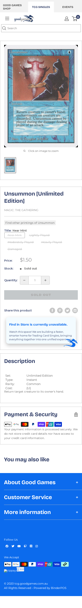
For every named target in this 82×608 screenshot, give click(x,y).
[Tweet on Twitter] (67, 310)
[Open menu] (7, 18)
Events (67, 7)
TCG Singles (41, 7)
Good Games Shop (12, 7)
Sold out (41, 295)
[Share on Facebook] (52, 310)
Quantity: (11, 280)
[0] (74, 18)
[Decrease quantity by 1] (24, 280)
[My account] (67, 18)
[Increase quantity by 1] (45, 280)
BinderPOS (58, 588)
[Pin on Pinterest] (60, 310)
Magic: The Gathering (21, 210)
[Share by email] (75, 310)
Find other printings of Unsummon (30, 223)
